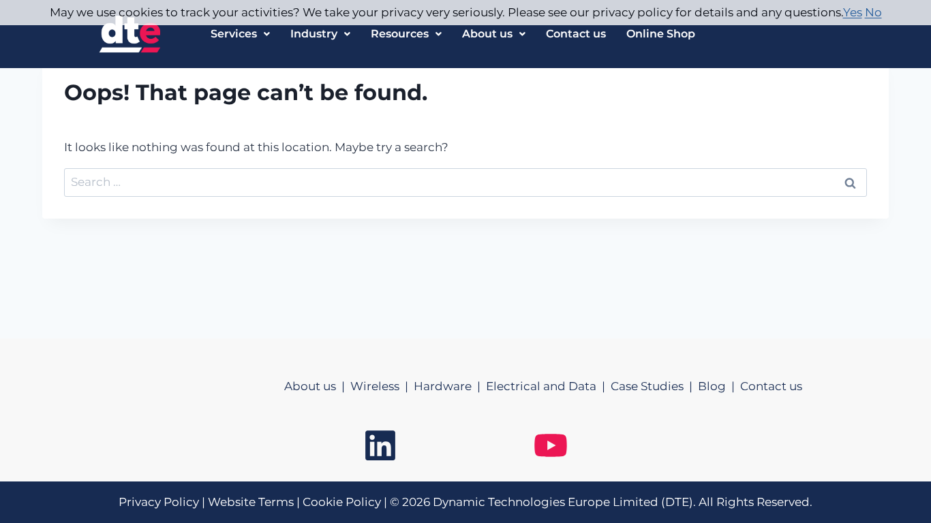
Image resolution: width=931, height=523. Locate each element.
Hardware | (450, 386)
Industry (313, 33)
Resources (400, 33)
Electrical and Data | (548, 386)
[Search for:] (465, 182)
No (873, 12)
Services (234, 33)
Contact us (576, 33)
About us (487, 33)
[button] (240, 34)
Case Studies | (654, 386)
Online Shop (660, 33)
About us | (317, 386)
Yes (852, 12)
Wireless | (382, 386)
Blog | (719, 386)
